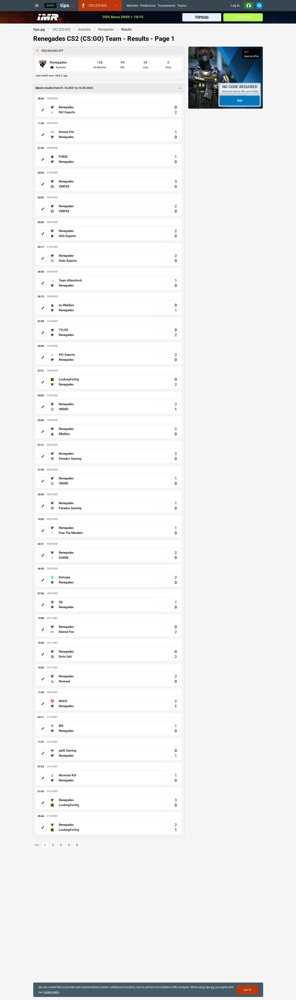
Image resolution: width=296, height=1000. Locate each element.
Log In (235, 5)
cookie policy (51, 992)
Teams (181, 5)
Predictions (148, 5)
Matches (132, 5)
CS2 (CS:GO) (49, 51)
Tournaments (166, 5)
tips (67, 5)
